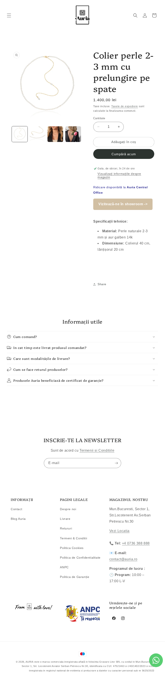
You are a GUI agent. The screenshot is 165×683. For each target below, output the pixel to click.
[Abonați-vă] (116, 463)
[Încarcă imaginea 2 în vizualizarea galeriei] (37, 134)
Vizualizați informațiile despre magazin (119, 175)
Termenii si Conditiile (96, 450)
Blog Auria (18, 518)
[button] (9, 15)
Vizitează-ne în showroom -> (122, 204)
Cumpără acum (124, 154)
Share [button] (102, 284)
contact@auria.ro (123, 559)
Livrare (65, 518)
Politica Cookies (72, 548)
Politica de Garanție (74, 577)
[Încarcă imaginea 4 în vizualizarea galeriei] (73, 134)
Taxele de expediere (124, 106)
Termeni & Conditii (73, 538)
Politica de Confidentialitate (80, 557)
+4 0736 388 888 (136, 543)
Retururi (66, 528)
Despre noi (68, 509)
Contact (16, 509)
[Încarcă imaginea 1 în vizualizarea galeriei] (20, 134)
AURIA (30, 661)
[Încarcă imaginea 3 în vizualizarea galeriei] (55, 134)
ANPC (64, 567)
